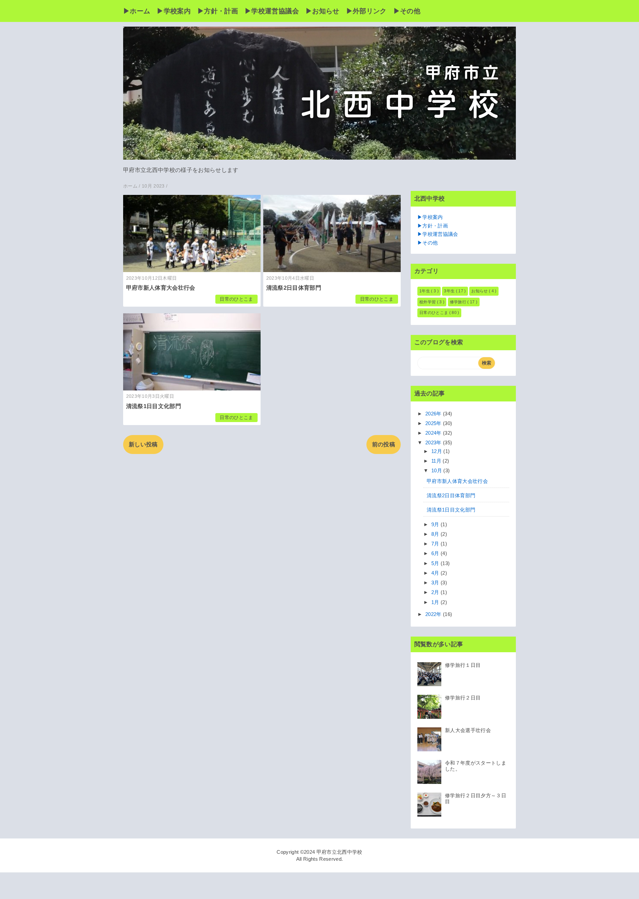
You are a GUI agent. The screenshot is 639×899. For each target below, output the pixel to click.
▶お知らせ (322, 11)
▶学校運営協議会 (272, 11)
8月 (436, 534)
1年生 (425, 291)
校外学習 (428, 302)
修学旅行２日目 (463, 697)
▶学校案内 (174, 11)
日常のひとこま (236, 299)
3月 (436, 582)
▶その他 (406, 11)
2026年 (434, 413)
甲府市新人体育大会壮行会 (160, 288)
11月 (437, 461)
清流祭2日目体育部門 (293, 288)
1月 (436, 602)
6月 (436, 553)
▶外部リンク (366, 11)
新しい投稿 (143, 444)
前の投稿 (383, 444)
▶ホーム (136, 11)
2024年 (434, 433)
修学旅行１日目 (463, 665)
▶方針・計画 (217, 11)
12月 (437, 451)
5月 (436, 563)
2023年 (434, 442)
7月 (436, 543)
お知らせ (480, 291)
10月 (437, 470)
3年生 (450, 291)
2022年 (434, 614)
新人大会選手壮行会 (468, 730)
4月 (436, 573)
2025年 (434, 423)
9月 (436, 524)
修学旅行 (459, 302)
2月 (436, 592)
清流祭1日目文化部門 (153, 406)
